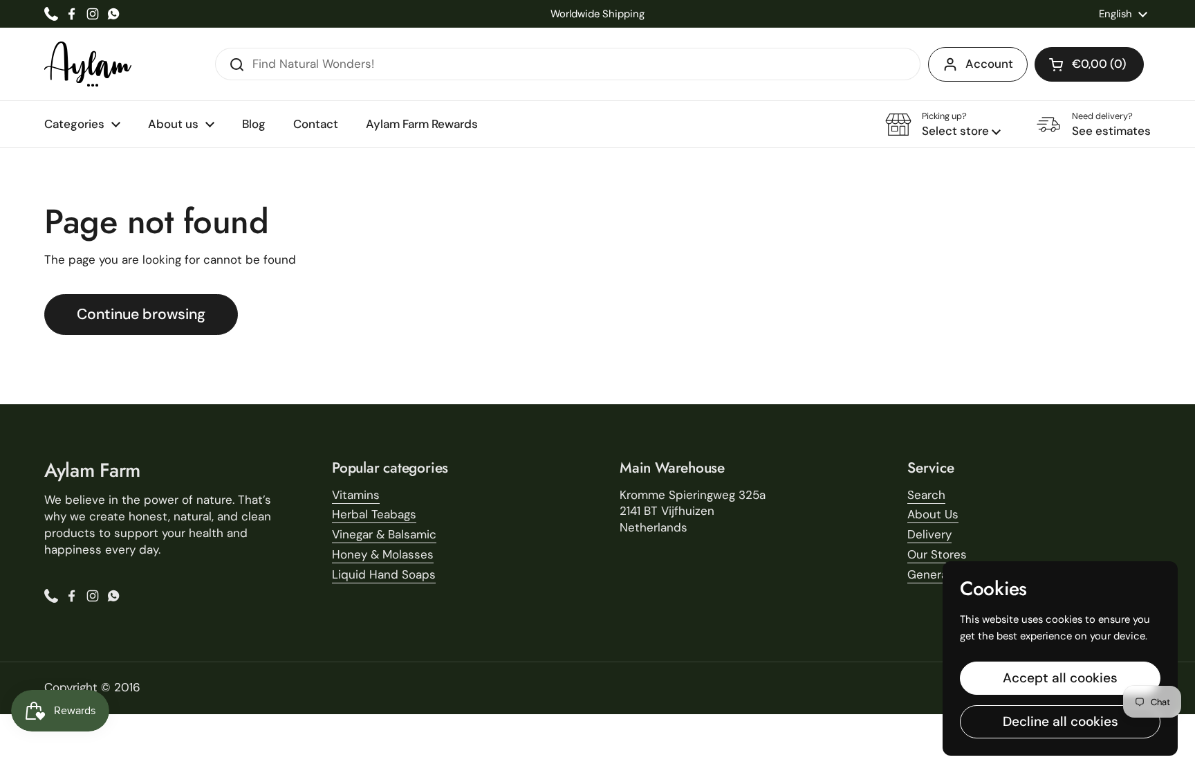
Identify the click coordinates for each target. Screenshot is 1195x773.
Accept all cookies (1060, 677)
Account (989, 63)
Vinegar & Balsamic (384, 534)
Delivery (929, 534)
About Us (932, 514)
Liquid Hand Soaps (384, 574)
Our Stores (937, 554)
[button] (1089, 64)
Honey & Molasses (383, 554)
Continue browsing (141, 314)
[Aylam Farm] (87, 64)
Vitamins (356, 494)
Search (926, 494)
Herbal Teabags (374, 514)
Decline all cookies (1060, 721)
